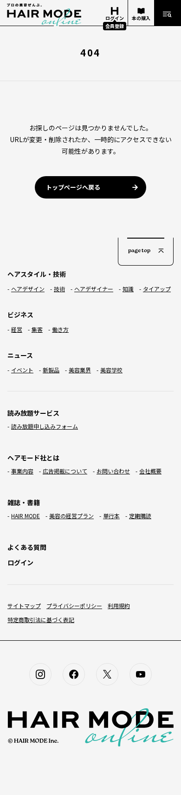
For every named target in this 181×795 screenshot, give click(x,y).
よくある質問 (26, 547)
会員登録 (114, 25)
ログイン (20, 562)
